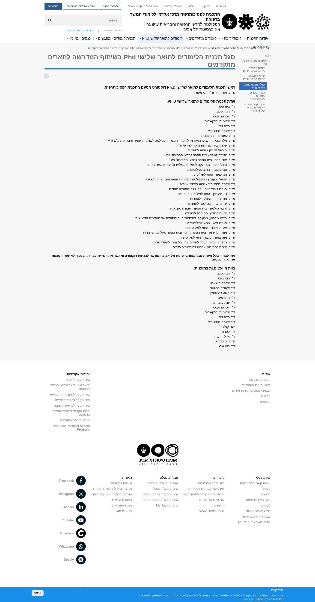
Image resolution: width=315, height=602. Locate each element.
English (205, 6)
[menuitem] (221, 6)
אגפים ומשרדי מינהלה (163, 483)
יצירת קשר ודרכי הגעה (255, 483)
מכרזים (265, 505)
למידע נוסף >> (253, 599)
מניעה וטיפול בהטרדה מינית (112, 489)
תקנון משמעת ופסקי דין (254, 522)
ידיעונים (219, 505)
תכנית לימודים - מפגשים (117, 38)
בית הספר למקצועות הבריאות (69, 394)
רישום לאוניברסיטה (211, 483)
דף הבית (221, 6)
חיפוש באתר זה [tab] (113, 30)
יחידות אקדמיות (78, 374)
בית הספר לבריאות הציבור (71, 405)
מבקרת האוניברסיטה (256, 516)
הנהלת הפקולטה (259, 379)
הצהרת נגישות (122, 500)
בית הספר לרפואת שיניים (72, 400)
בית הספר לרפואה (77, 379)
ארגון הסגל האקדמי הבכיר (160, 494)
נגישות (127, 477)
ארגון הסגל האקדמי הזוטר (160, 500)
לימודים (218, 477)
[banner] (157, 21)
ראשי (267, 55)
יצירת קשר (260, 47)
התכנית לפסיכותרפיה (75, 420)
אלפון (191, 6)
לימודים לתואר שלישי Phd (162, 38)
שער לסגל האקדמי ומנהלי (143, 6)
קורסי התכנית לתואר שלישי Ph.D (254, 77)
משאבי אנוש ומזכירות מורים (251, 390)
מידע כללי (263, 477)
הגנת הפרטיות (122, 505)
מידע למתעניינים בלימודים (205, 489)
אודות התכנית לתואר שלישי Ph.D (254, 69)
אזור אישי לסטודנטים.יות (80, 6)
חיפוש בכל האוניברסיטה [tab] (79, 30)
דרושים (265, 494)
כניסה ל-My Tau (167, 505)
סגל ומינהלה (169, 477)
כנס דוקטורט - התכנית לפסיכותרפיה (256, 96)
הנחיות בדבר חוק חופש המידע (111, 494)
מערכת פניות (110, 6)
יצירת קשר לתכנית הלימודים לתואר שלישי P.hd (254, 107)
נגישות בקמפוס (121, 483)
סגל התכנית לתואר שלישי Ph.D (254, 86)
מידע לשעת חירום (258, 511)
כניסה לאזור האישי (211, 511)
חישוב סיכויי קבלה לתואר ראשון (202, 494)
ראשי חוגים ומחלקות (256, 385)
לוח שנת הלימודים (211, 500)
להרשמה (53, 6)
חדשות (265, 396)
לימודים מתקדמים (203, 38)
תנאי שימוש (124, 511)
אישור (38, 593)
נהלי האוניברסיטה (258, 500)
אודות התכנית (257, 38)
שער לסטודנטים (173, 6)
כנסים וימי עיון (80, 38)
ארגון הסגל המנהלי (165, 489)
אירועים (265, 402)
